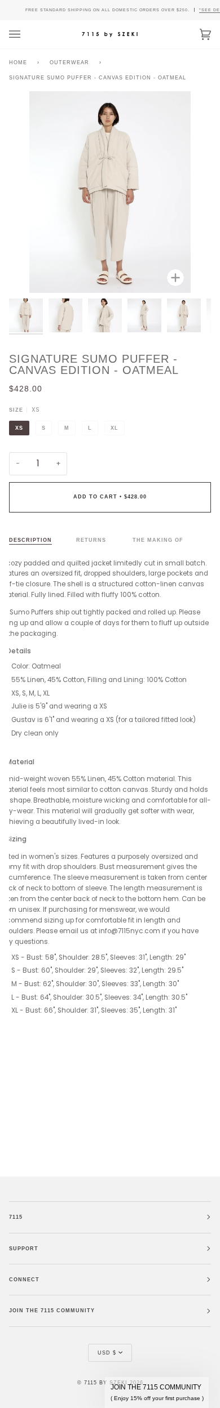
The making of (158, 540)
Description (30, 540)
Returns (92, 540)
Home (18, 62)
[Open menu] (26, 34)
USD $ (107, 1353)
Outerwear (69, 62)
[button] (157, 1392)
